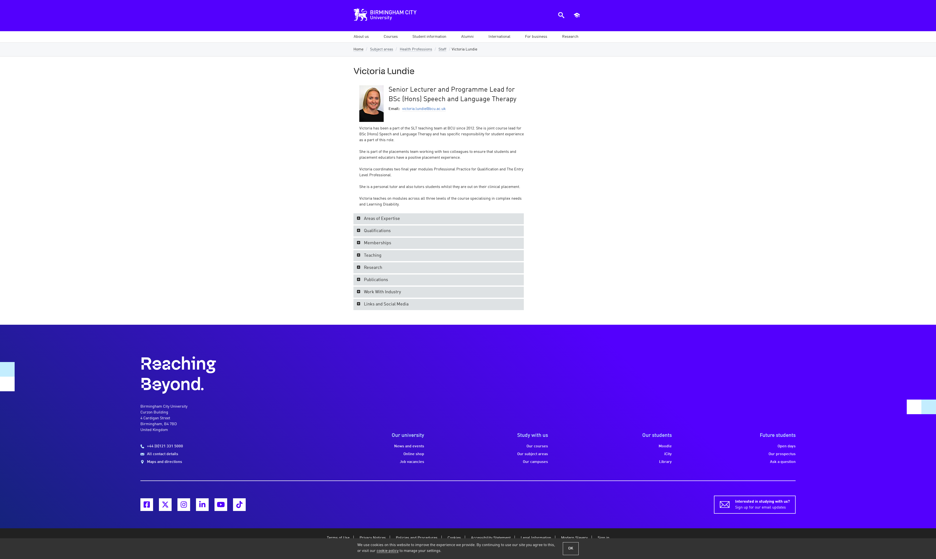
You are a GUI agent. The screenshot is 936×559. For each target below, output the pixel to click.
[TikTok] (239, 504)
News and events (409, 446)
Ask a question (783, 462)
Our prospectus (782, 454)
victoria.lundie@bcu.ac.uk (424, 109)
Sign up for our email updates (762, 505)
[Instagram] (183, 504)
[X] (165, 504)
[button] (361, 36)
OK (570, 548)
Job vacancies (412, 462)
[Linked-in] (202, 504)
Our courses (537, 446)
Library (665, 462)
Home (358, 49)
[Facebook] (146, 504)
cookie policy (388, 551)
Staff (442, 49)
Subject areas (381, 49)
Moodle (665, 446)
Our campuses (535, 462)
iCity (668, 454)
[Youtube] (220, 504)
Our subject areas (532, 454)
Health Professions (416, 49)
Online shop (413, 454)
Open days (787, 446)
